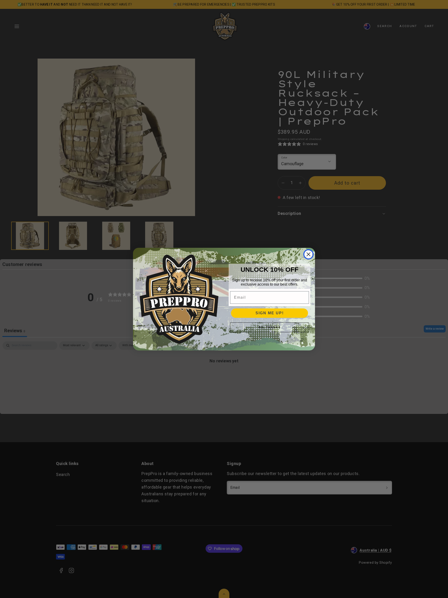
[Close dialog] (308, 254)
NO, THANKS (270, 327)
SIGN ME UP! (270, 313)
